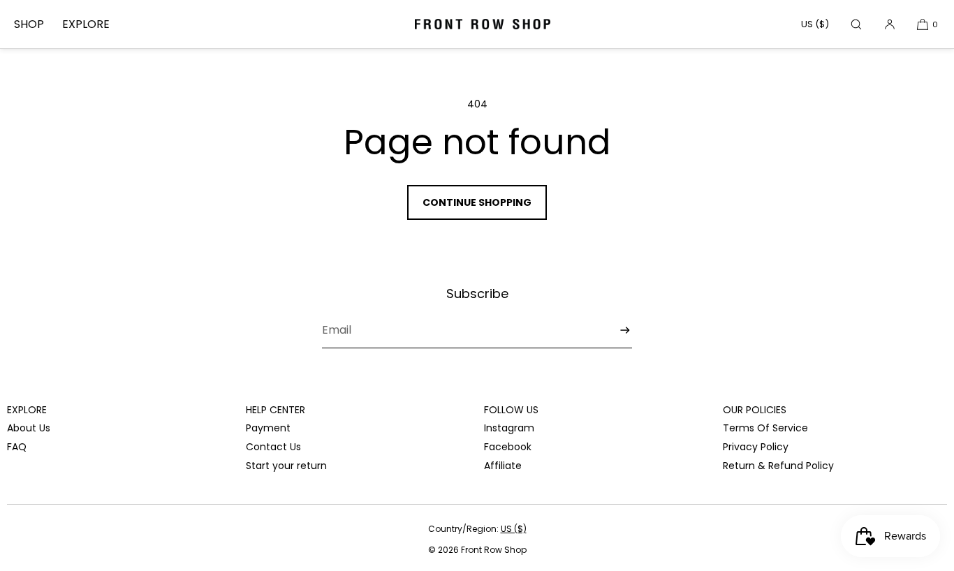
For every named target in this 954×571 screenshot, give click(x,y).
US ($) (815, 24)
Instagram (509, 428)
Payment (268, 428)
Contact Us (273, 447)
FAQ (17, 447)
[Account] (889, 24)
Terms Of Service (765, 428)
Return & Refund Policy (778, 466)
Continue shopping (477, 202)
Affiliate (503, 466)
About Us (28, 428)
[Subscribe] (614, 330)
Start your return (286, 466)
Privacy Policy (755, 447)
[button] (856, 24)
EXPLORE (86, 24)
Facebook (507, 447)
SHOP (29, 24)
